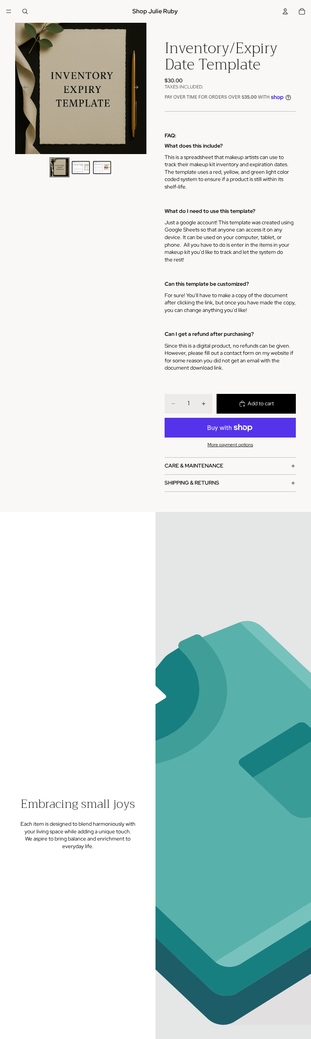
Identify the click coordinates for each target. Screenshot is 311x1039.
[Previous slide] (23, 88)
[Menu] (8, 11)
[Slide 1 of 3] (59, 167)
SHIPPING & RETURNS (192, 482)
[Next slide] (138, 88)
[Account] (285, 11)
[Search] (25, 11)
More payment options (230, 445)
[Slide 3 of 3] (102, 167)
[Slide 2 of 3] (81, 167)
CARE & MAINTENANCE (194, 465)
